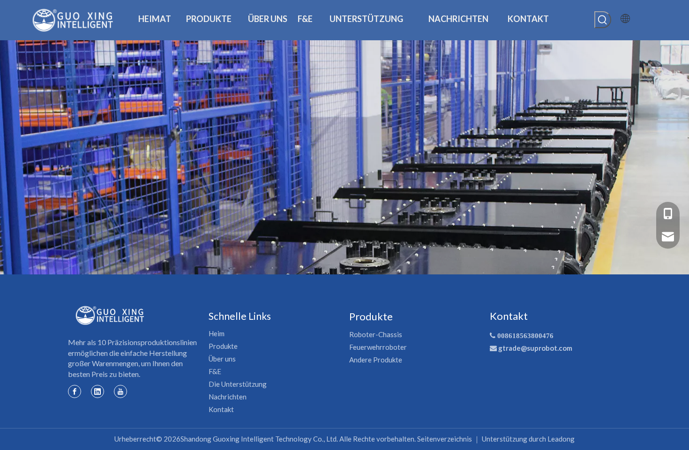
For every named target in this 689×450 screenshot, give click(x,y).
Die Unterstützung (238, 384)
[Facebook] (74, 391)
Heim (217, 333)
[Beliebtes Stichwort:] (602, 19)
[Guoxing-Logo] (110, 315)
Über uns (222, 358)
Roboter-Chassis (375, 334)
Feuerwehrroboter (378, 347)
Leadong (561, 439)
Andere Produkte (375, 359)
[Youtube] (120, 391)
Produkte (223, 346)
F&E (215, 371)
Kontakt (221, 409)
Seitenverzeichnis (444, 439)
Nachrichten (228, 396)
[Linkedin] (97, 391)
